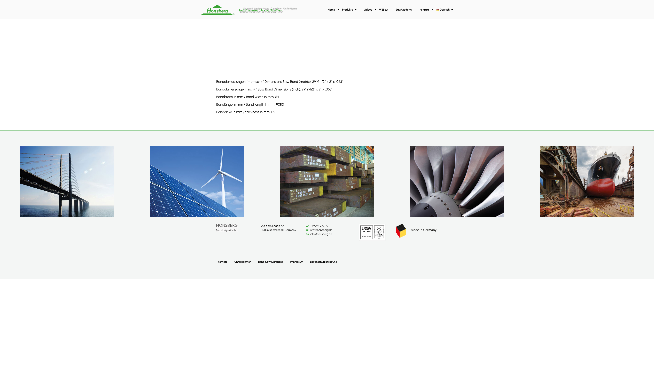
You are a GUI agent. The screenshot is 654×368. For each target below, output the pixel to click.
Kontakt (424, 9)
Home (331, 9)
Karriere (223, 261)
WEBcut (383, 9)
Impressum (296, 261)
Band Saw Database (270, 261)
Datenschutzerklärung (323, 261)
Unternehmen (242, 261)
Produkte (347, 9)
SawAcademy (403, 9)
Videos (368, 9)
